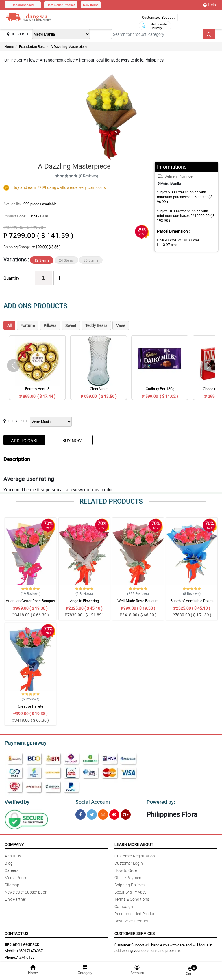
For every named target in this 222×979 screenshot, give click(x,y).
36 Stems (91, 260)
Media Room (16, 877)
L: (166, 240)
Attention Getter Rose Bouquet (30, 600)
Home (9, 46)
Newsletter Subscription (26, 892)
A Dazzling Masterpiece (69, 46)
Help (212, 5)
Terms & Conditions (131, 899)
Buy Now (72, 440)
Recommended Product (135, 913)
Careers (11, 870)
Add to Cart (24, 440)
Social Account (92, 801)
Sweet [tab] (70, 325)
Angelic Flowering (84, 600)
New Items (91, 5)
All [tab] (9, 325)
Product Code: (25, 216)
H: (167, 244)
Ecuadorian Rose (32, 46)
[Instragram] (103, 814)
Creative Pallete (30, 706)
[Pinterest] (114, 814)
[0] (189, 968)
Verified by (17, 801)
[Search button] (209, 34)
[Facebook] (80, 814)
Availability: (30, 203)
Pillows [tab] (50, 325)
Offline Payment (128, 877)
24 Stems (66, 260)
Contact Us (16, 933)
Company (14, 844)
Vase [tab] (120, 325)
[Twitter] (92, 814)
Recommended (23, 5)
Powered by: (161, 801)
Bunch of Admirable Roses (192, 600)
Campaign (123, 906)
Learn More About (133, 844)
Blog (9, 863)
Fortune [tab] (28, 325)
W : (188, 240)
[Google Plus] (126, 814)
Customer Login (128, 863)
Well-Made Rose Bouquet (138, 600)
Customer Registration (134, 856)
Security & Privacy (130, 892)
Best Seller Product (61, 5)
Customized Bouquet (158, 17)
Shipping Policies (129, 884)
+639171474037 (29, 950)
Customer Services (134, 933)
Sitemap (12, 884)
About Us (13, 856)
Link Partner (15, 899)
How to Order (126, 870)
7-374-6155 (25, 957)
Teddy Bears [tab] (96, 325)
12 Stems (41, 260)
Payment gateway (26, 742)
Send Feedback (24, 944)
